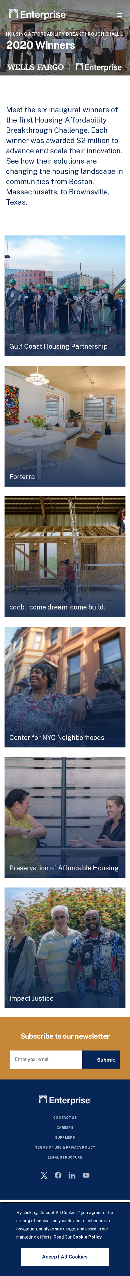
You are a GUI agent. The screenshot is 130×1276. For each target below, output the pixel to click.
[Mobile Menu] (119, 15)
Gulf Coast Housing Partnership (58, 346)
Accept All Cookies (65, 1257)
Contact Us (65, 1117)
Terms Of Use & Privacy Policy (65, 1147)
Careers (65, 1127)
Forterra (22, 477)
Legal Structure (65, 1157)
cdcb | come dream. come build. (57, 607)
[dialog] (65, 1239)
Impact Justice (31, 998)
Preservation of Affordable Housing (64, 868)
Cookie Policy (87, 1237)
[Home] (38, 16)
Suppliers (65, 1137)
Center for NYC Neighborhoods (56, 737)
